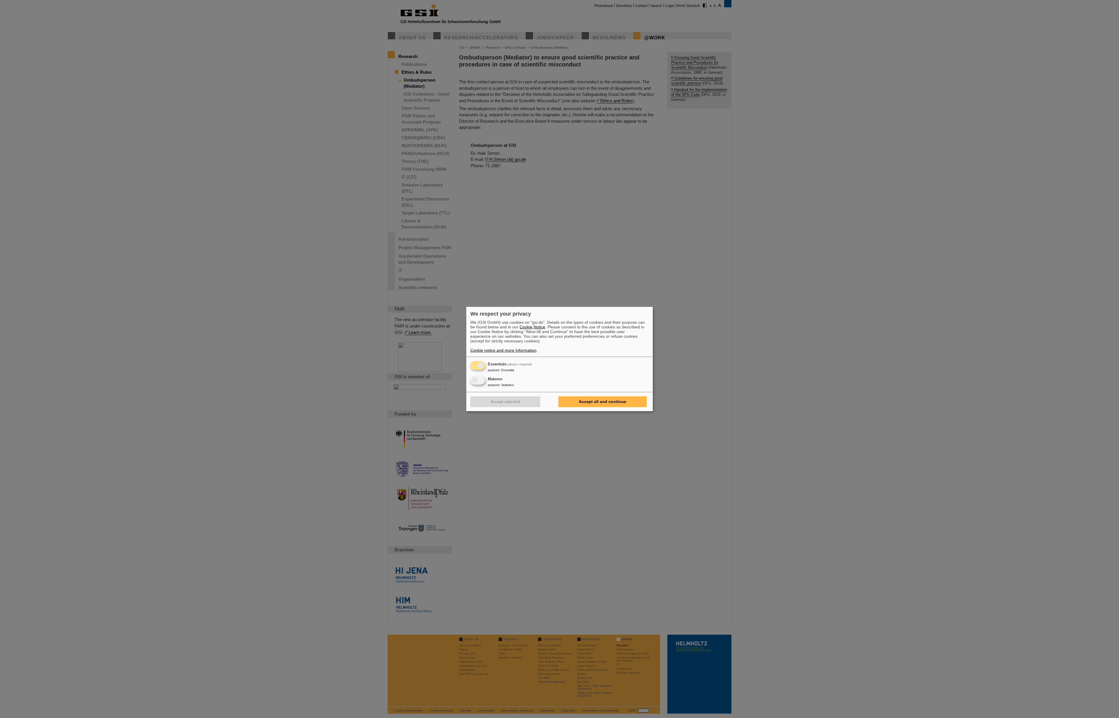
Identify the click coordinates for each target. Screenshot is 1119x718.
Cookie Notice (532, 327)
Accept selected (505, 401)
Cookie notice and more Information (503, 350)
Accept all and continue (602, 401)
